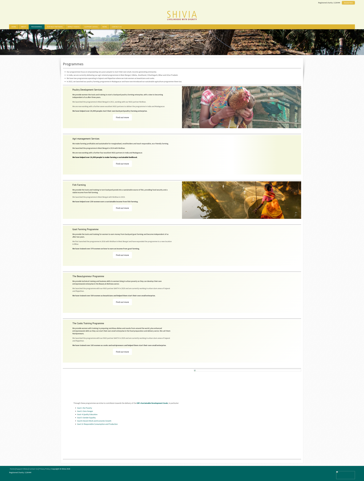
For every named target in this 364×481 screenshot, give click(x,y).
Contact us (117, 27)
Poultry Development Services (87, 89)
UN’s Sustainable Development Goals (152, 403)
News (104, 27)
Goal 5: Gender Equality (86, 417)
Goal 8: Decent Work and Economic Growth (94, 421)
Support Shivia (91, 27)
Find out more (122, 117)
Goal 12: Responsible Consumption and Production (97, 424)
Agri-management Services (85, 138)
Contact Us (33, 469)
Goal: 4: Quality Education (87, 414)
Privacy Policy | (45, 469)
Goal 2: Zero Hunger (85, 411)
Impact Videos (74, 27)
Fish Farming (79, 184)
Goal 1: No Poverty (84, 408)
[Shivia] (182, 20)
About (23, 27)
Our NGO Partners (55, 27)
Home (13, 27)
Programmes (36, 27)
